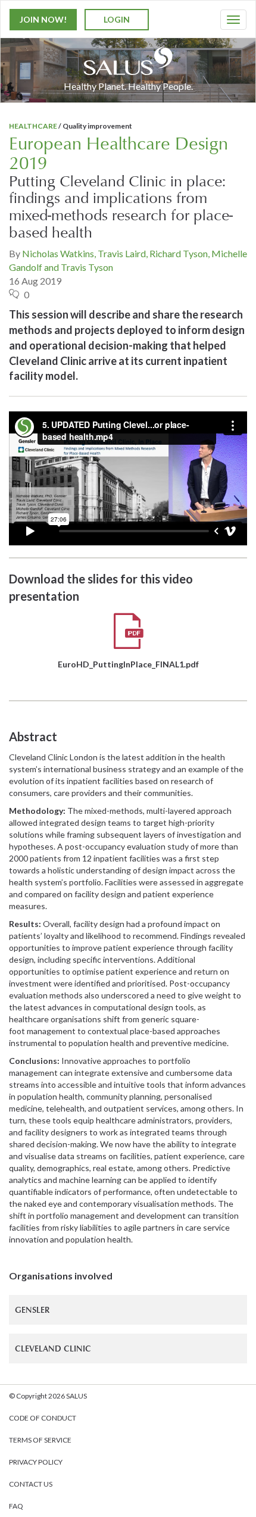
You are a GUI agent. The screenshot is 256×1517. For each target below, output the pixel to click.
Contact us (30, 1483)
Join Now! (43, 19)
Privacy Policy (36, 1461)
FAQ (16, 1506)
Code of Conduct (42, 1417)
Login (117, 19)
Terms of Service (40, 1439)
